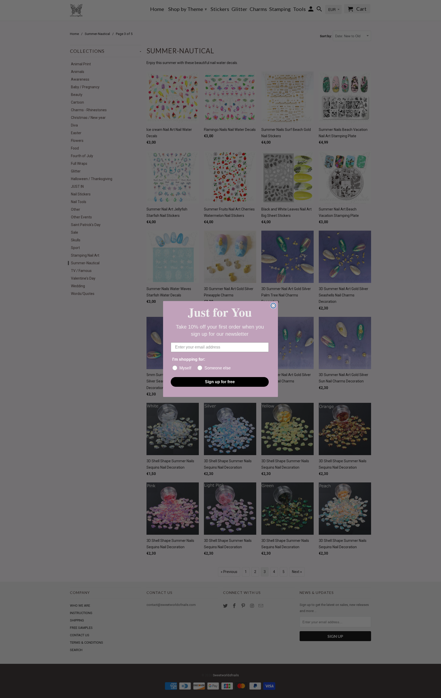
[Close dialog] (273, 305)
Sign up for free (220, 382)
